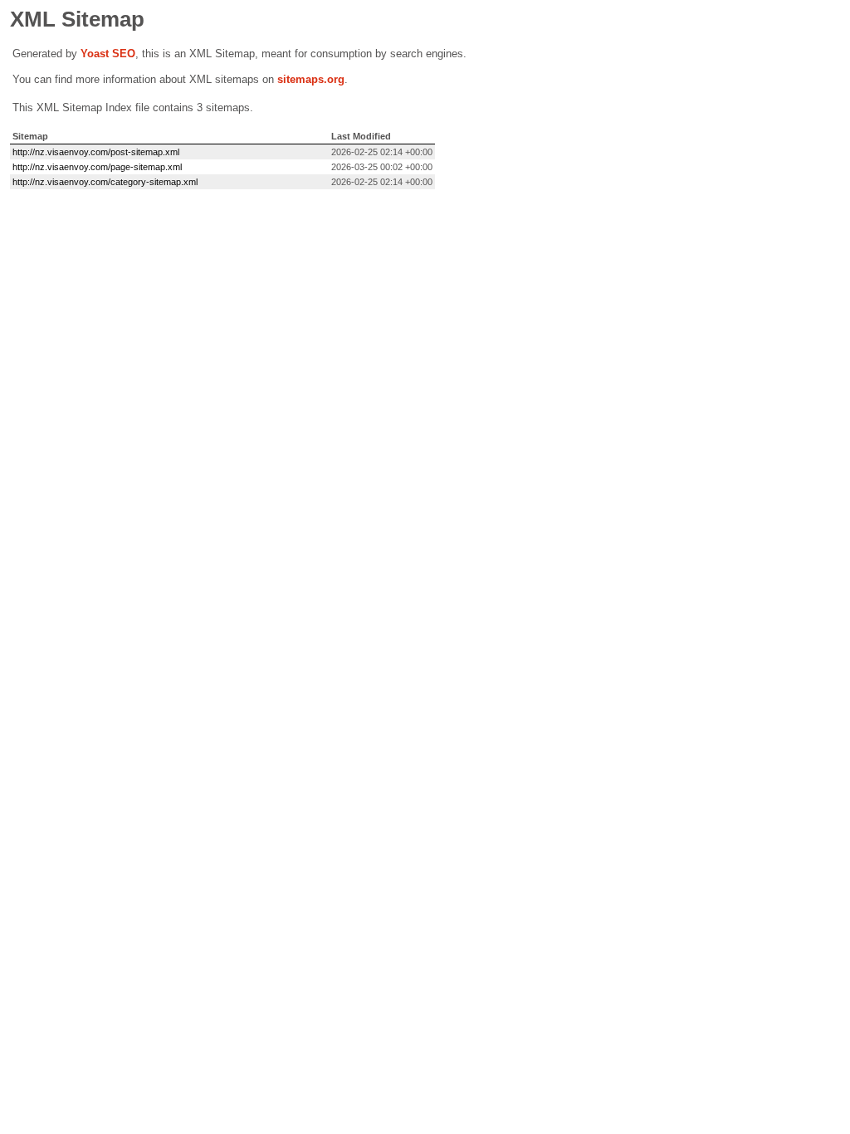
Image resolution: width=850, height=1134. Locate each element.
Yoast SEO (108, 53)
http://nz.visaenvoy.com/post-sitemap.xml (95, 152)
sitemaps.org (310, 79)
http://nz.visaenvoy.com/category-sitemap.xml (105, 182)
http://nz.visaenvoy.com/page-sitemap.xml (97, 167)
